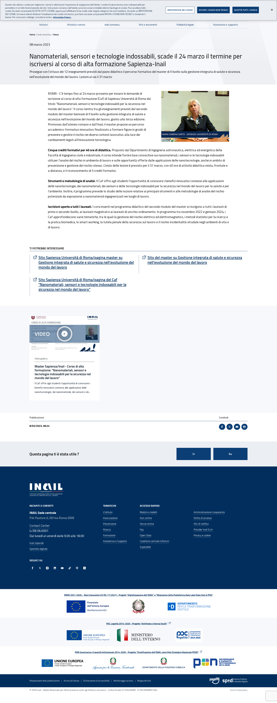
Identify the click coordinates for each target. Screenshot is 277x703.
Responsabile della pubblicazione (44, 680)
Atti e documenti (148, 25)
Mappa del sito (144, 680)
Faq (141, 529)
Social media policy (239, 690)
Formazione (109, 535)
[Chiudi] (271, 9)
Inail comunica (112, 25)
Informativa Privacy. (62, 17)
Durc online (146, 518)
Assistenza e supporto (225, 25)
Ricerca (107, 529)
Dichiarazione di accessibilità (96, 680)
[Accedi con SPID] (235, 680)
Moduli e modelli (148, 512)
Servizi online (147, 524)
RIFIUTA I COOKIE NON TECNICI (213, 9)
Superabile (145, 547)
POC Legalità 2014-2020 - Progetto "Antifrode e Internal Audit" (136, 623)
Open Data (145, 535)
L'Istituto (107, 512)
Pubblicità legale (185, 25)
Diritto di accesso (203, 518)
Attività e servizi (76, 25)
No (230, 454)
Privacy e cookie (202, 535)
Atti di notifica (201, 524)
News (56, 34)
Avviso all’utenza (71, 680)
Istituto (43, 25)
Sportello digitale (38, 549)
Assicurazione (110, 518)
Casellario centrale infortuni (154, 541)
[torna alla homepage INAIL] (46, 489)
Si (194, 454)
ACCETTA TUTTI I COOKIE (245, 9)
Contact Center (39, 525)
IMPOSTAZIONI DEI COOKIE (180, 9)
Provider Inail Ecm (203, 529)
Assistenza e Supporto (115, 541)
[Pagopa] (214, 681)
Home (32, 34)
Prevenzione (109, 524)
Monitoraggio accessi (123, 680)
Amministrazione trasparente (209, 512)
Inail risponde (36, 543)
